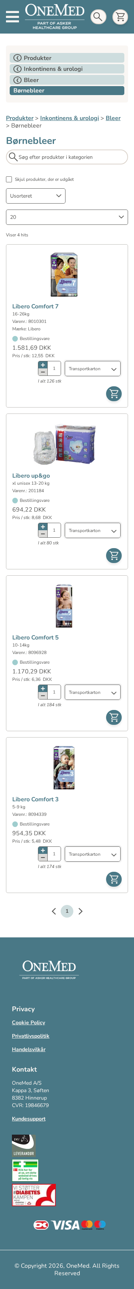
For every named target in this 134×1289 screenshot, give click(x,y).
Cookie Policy (28, 1022)
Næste (76, 912)
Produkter (20, 118)
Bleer (113, 118)
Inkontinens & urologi (69, 118)
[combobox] (36, 196)
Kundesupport (28, 1118)
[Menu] (12, 16)
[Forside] (54, 16)
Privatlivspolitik (31, 1036)
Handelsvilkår (28, 1049)
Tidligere (57, 912)
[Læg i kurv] (114, 393)
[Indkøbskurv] (120, 17)
